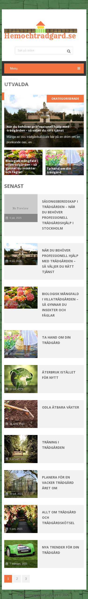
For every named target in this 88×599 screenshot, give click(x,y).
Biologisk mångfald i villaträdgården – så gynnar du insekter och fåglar (60, 305)
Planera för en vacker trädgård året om (58, 482)
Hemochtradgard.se (31, 595)
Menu (14, 68)
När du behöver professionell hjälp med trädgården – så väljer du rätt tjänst (60, 261)
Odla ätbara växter (60, 407)
